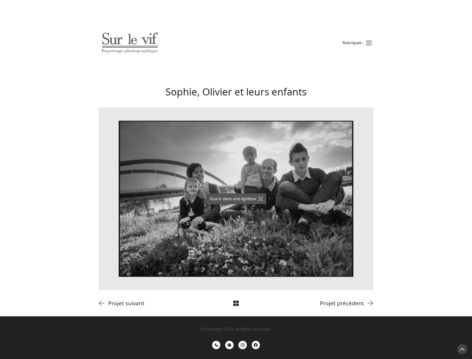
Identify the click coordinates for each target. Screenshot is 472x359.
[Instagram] (242, 345)
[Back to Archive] (236, 303)
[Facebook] (256, 345)
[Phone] (216, 345)
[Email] (229, 345)
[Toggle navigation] (357, 43)
